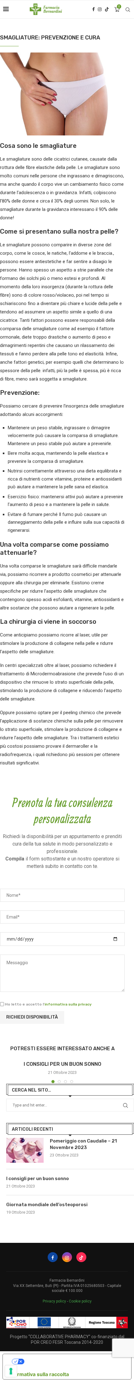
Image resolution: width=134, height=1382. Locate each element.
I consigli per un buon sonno (62, 1064)
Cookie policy (80, 1301)
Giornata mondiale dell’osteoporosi (47, 1204)
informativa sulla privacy (68, 1004)
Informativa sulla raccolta (38, 1374)
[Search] (128, 9)
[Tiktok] (107, 9)
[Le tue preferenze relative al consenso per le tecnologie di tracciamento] (11, 1371)
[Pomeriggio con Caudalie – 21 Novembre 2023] (25, 1150)
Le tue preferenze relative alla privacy (73, 1361)
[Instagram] (100, 9)
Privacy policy (54, 1301)
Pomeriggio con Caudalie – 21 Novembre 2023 (83, 1144)
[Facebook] (93, 9)
